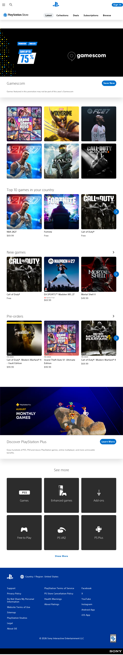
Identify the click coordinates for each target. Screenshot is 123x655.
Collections (62, 15)
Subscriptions (91, 15)
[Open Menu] (3, 5)
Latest (48, 15)
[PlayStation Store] (17, 14)
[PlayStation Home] (56, 4)
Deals (76, 15)
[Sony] (115, 653)
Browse (107, 15)
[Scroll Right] (116, 211)
